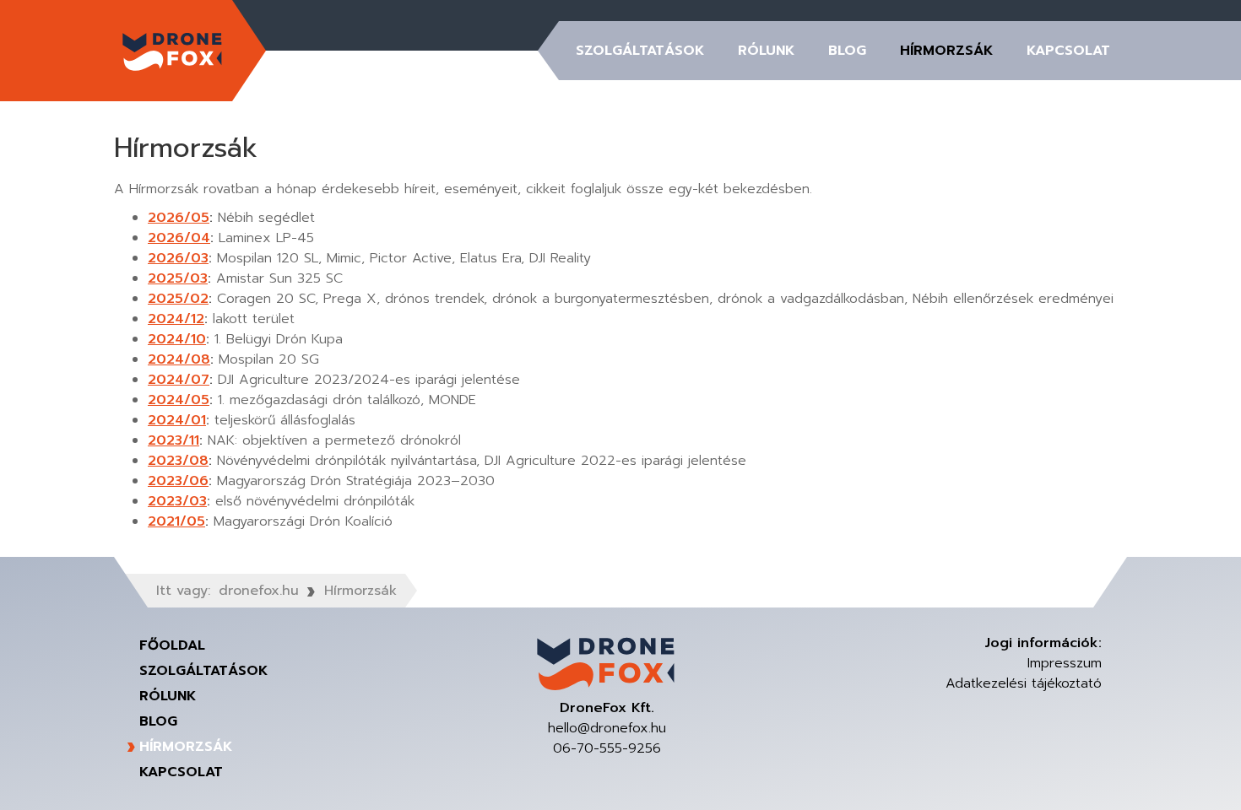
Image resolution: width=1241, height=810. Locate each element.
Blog (847, 50)
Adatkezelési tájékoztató (1024, 683)
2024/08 (179, 359)
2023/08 (178, 461)
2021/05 (176, 521)
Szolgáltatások (640, 50)
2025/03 (178, 278)
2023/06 (178, 481)
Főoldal (172, 645)
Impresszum (1064, 663)
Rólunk (766, 50)
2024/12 (176, 319)
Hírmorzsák (946, 50)
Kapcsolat (1068, 50)
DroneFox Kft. (173, 50)
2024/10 (177, 339)
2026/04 (179, 238)
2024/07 (178, 380)
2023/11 (173, 440)
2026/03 (178, 258)
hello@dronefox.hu (607, 728)
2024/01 (177, 420)
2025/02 (178, 299)
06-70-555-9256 (607, 748)
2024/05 (178, 400)
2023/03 (177, 501)
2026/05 (178, 218)
